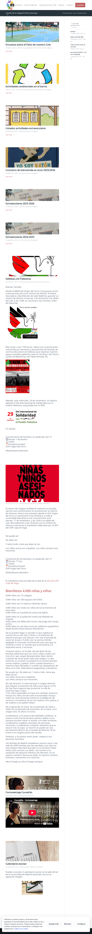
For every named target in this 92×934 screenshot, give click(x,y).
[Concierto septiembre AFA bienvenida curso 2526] (32, 157)
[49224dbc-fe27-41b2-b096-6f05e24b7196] (32, 483)
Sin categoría (48, 48)
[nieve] (32, 195)
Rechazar (67, 924)
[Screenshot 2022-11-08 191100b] (32, 783)
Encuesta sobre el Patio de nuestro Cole (28, 44)
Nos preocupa (23, 48)
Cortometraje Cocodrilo (19, 792)
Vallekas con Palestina (18, 278)
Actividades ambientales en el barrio (26, 86)
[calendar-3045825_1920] (32, 851)
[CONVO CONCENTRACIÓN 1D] (32, 266)
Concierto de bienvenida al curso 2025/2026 (30, 170)
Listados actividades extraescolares (26, 128)
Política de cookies (21, 929)
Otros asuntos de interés (42, 282)
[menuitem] (8, 5)
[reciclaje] (32, 74)
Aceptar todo (54, 924)
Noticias (30, 48)
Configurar (81, 924)
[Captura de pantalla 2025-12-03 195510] (32, 32)
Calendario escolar (16, 863)
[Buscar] (7, 15)
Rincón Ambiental (38, 48)
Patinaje (72, 31)
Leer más (9, 51)
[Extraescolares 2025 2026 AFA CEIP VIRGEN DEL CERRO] (32, 116)
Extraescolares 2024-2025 (20, 237)
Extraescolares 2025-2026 (20, 203)
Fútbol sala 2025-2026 (76, 37)
